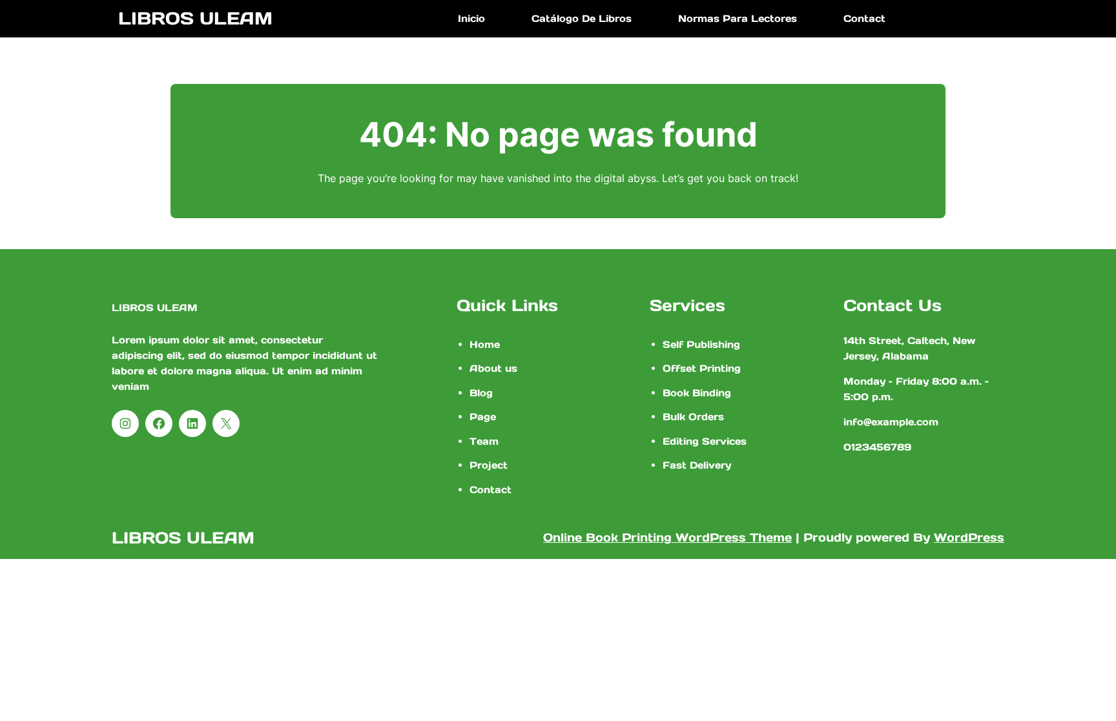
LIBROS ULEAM (195, 18)
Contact (491, 489)
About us (493, 368)
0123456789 (877, 447)
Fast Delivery (697, 465)
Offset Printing (702, 368)
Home (485, 344)
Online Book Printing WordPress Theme (667, 537)
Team (484, 441)
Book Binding (697, 393)
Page (483, 417)
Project (489, 465)
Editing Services (705, 441)
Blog (481, 393)
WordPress (969, 537)
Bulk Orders (693, 417)
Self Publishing (701, 344)
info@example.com (890, 422)
